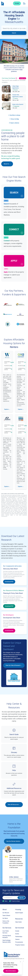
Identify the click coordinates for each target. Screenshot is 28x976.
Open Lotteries (15, 123)
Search (14, 33)
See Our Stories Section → (14, 841)
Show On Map (15, 119)
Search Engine (19, 912)
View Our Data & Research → (14, 665)
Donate (17, 3)
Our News (5, 918)
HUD (21, 69)
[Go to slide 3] (12, 62)
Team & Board (6, 915)
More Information (11, 971)
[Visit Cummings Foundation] (20, 324)
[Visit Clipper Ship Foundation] (20, 314)
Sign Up (21, 897)
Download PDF (9, 581)
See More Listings (15, 115)
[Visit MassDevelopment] (7, 314)
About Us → (7, 164)
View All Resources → (14, 804)
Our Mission (5, 912)
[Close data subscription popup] (20, 962)
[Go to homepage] (2, 3)
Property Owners (19, 945)
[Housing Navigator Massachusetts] (12, 954)
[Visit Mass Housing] (7, 304)
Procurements (19, 942)
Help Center (18, 922)
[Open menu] (24, 3)
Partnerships (18, 936)
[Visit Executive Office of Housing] (7, 324)
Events (17, 934)
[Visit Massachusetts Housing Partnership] (20, 304)
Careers (17, 939)
